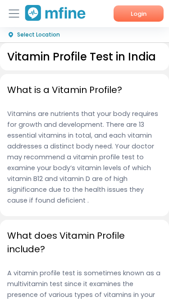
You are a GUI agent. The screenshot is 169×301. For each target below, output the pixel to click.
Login (138, 13)
